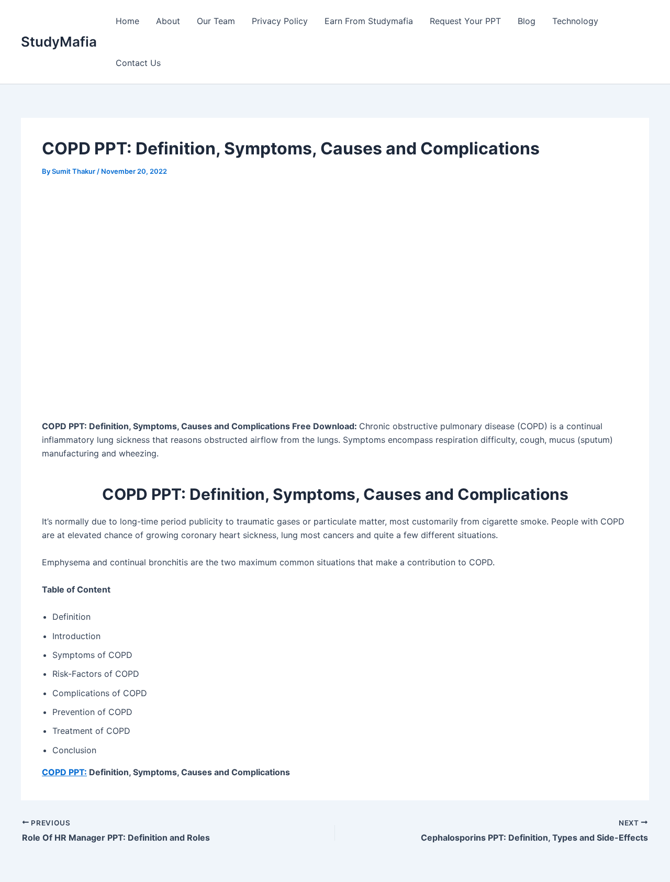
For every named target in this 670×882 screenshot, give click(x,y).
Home (127, 21)
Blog (526, 21)
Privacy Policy (280, 21)
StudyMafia (59, 42)
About (168, 21)
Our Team (216, 21)
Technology (575, 21)
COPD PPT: (64, 772)
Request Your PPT (465, 21)
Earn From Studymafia (369, 21)
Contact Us (138, 63)
